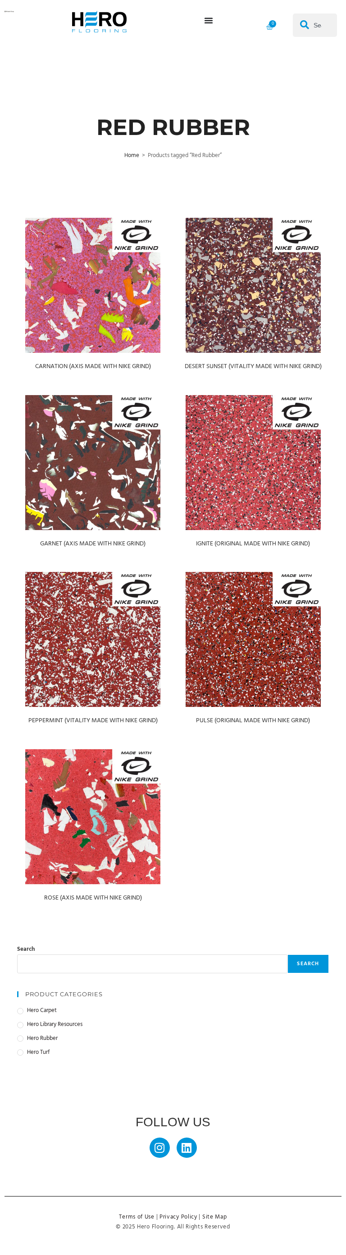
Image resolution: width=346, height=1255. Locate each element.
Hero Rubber (42, 1038)
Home (131, 155)
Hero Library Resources (54, 1024)
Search (26, 949)
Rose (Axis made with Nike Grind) (93, 898)
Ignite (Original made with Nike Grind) (253, 544)
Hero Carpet (42, 1010)
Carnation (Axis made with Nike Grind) (93, 366)
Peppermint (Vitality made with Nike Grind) (93, 720)
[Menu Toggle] (208, 20)
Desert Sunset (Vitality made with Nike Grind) (253, 366)
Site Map (214, 1217)
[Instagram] (160, 1148)
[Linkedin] (187, 1148)
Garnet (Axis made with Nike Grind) (93, 544)
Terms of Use (136, 1217)
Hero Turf (38, 1052)
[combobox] (315, 25)
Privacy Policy (178, 1217)
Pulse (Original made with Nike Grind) (253, 720)
